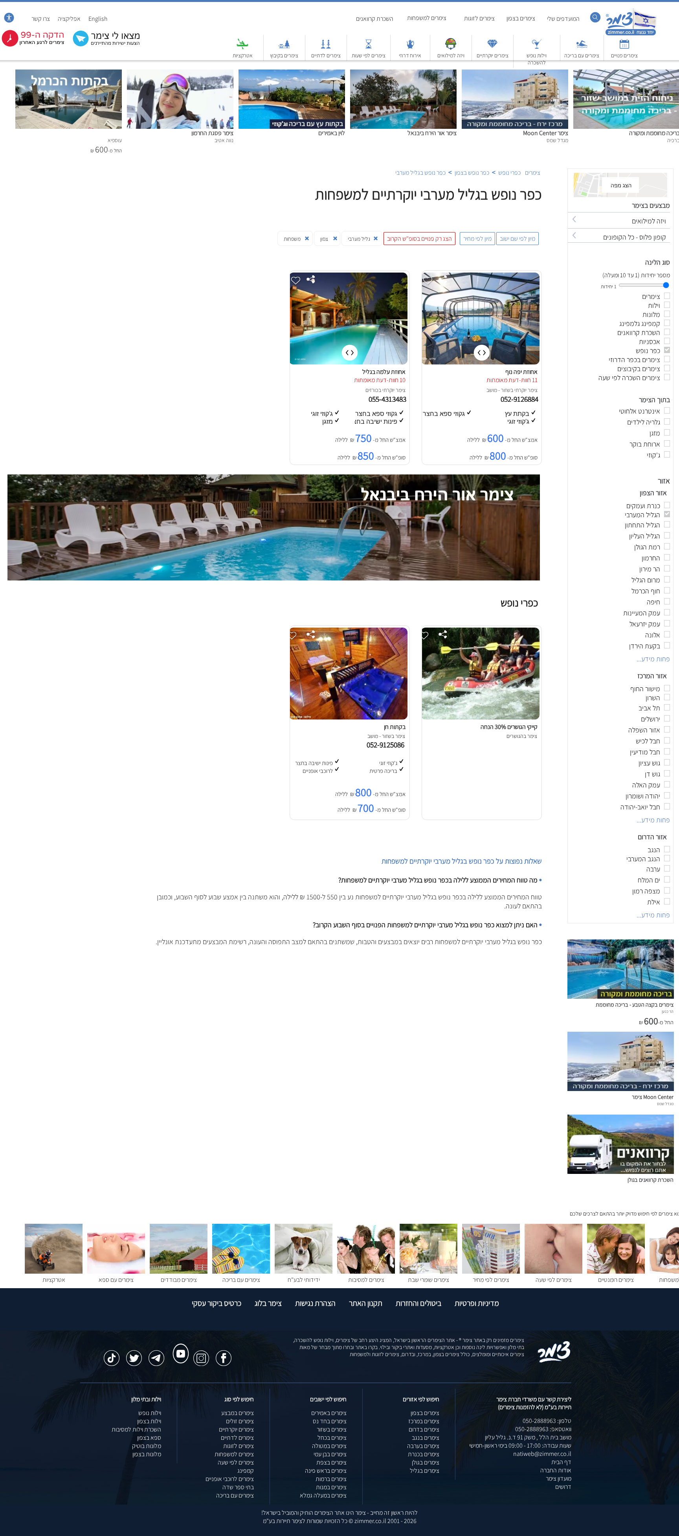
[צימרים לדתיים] (326, 48)
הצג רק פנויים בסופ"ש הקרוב (419, 238)
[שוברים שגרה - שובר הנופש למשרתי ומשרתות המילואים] (451, 48)
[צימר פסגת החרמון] (180, 74)
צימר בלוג (268, 1303)
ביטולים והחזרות (418, 1303)
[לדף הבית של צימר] (631, 34)
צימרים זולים (240, 1421)
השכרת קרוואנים (374, 19)
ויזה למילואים (450, 55)
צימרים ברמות (331, 1479)
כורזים (371, 390)
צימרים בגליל (424, 1470)
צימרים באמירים (329, 1413)
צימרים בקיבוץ (284, 55)
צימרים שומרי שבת (428, 1280)
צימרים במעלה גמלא (323, 1495)
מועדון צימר (558, 1478)
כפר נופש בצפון (472, 172)
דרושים (563, 1487)
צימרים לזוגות (479, 18)
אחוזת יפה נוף (521, 372)
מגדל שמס (665, 1103)
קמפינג (245, 1470)
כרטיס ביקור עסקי (216, 1303)
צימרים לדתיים (326, 55)
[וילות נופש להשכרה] (537, 48)
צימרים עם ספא (116, 1280)
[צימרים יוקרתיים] (492, 48)
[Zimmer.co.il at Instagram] (201, 1354)
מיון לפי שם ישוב (517, 238)
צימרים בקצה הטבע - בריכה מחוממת (634, 1004)
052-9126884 (520, 399)
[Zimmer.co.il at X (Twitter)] (134, 1354)
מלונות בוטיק (146, 1446)
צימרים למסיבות (366, 1280)
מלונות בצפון (146, 1454)
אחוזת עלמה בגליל (384, 372)
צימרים (532, 172)
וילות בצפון (149, 1421)
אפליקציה (69, 19)
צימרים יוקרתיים (492, 55)
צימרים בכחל (332, 1437)
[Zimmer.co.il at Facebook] (223, 1354)
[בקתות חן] (348, 717)
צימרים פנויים (624, 55)
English (98, 19)
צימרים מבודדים (179, 1280)
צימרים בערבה (423, 1446)
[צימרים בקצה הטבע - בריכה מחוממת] (620, 996)
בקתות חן (395, 727)
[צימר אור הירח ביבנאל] (403, 74)
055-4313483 (388, 399)
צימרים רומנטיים (616, 1280)
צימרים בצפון (520, 18)
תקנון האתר (365, 1303)
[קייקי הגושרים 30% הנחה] (480, 717)
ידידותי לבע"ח (304, 1280)
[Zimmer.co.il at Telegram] (156, 1354)
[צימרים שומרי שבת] (428, 1271)
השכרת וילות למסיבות (136, 1429)
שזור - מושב (498, 390)
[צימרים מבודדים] (178, 1271)
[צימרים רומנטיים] (616, 1271)
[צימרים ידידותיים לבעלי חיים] (303, 1271)
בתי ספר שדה (238, 1487)
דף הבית (561, 1462)
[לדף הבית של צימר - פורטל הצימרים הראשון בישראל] (554, 1361)
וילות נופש (149, 1413)
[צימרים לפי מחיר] (491, 1271)
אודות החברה (555, 1470)
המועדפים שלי (563, 19)
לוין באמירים (331, 133)
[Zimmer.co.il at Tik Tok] (111, 1354)
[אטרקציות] (242, 48)
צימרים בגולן (425, 1462)
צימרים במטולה (329, 1446)
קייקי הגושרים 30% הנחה (509, 727)
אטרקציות (243, 55)
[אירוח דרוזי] (410, 48)
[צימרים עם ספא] (116, 1271)
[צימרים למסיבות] (366, 1271)
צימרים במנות (331, 1487)
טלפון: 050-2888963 (547, 1421)
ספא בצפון (149, 1437)
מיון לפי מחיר (477, 238)
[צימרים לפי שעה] (553, 1271)
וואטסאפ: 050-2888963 (543, 1429)
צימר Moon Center (545, 133)
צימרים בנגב (425, 1437)
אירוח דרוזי (410, 55)
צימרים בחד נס (330, 1421)
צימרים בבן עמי (330, 1454)
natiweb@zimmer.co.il (542, 1454)
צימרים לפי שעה (554, 1280)
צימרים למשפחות (426, 18)
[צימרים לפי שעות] (368, 48)
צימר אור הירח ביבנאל (432, 133)
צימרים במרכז (423, 1421)
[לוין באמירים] (292, 74)
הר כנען (667, 1011)
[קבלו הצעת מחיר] (102, 45)
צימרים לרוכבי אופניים (230, 1479)
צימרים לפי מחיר (491, 1280)
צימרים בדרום (424, 1429)
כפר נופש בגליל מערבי (420, 172)
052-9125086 (387, 745)
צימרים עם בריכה (581, 55)
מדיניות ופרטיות (477, 1303)
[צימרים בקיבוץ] (284, 48)
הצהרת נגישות (315, 1303)
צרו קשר (40, 19)
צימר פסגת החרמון (212, 133)
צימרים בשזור (332, 1429)
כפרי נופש (509, 172)
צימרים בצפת (331, 1462)
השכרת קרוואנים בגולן (650, 1179)
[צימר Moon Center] (515, 74)
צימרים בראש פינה (326, 1470)
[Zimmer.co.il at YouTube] (179, 1346)
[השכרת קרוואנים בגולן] (620, 1172)
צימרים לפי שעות (368, 55)
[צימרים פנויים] (624, 48)
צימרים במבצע (237, 1413)
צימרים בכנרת (423, 1454)
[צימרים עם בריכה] (582, 48)
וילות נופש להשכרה (537, 59)
